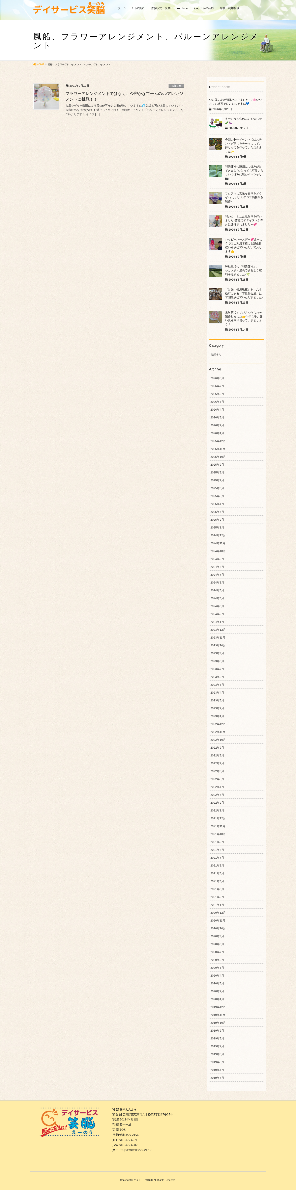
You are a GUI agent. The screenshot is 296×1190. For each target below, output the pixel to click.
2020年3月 (217, 983)
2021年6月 (217, 865)
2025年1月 (217, 527)
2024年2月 (217, 614)
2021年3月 (217, 889)
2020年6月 (217, 959)
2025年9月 (217, 464)
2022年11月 (217, 731)
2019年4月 (217, 1069)
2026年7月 (217, 386)
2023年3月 (217, 700)
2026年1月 (217, 433)
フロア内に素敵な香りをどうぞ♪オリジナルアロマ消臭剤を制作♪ (244, 197)
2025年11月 (217, 448)
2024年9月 (217, 559)
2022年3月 (217, 794)
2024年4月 (217, 598)
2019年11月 (217, 1014)
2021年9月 (217, 842)
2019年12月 (218, 1007)
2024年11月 (217, 543)
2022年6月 (217, 771)
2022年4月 (217, 786)
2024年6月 (217, 582)
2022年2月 (217, 802)
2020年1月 (217, 999)
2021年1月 (217, 904)
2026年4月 (217, 409)
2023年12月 (218, 629)
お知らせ (176, 85)
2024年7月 (217, 574)
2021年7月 (217, 857)
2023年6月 (217, 676)
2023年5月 (217, 684)
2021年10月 (218, 834)
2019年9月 (217, 1030)
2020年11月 (217, 920)
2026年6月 (217, 393)
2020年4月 (217, 975)
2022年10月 (218, 739)
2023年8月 (217, 661)
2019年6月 (217, 1054)
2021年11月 (217, 826)
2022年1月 (217, 810)
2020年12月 (218, 912)
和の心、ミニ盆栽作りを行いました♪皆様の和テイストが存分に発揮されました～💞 (244, 220)
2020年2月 (217, 991)
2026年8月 (217, 378)
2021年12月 (218, 818)
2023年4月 (217, 692)
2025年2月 (217, 519)
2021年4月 (217, 881)
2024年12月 (218, 535)
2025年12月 (218, 441)
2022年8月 (217, 755)
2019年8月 (217, 1038)
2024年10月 (218, 551)
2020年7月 (217, 952)
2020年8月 (217, 944)
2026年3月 (217, 417)
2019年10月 (218, 1022)
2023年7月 (217, 669)
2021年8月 (217, 849)
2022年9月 (217, 747)
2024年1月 (217, 621)
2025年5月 (217, 496)
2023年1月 (217, 716)
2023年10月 (218, 645)
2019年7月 (217, 1046)
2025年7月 (217, 480)
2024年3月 (217, 606)
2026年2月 (217, 425)
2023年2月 (217, 708)
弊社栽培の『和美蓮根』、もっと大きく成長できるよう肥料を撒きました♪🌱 (243, 270)
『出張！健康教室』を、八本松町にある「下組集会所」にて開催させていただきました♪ (244, 293)
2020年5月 (217, 967)
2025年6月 (217, 488)
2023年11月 (217, 637)
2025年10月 (218, 456)
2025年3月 (217, 511)
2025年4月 (217, 504)
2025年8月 (217, 472)
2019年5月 (217, 1062)
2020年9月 (217, 936)
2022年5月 (217, 779)
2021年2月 (217, 897)
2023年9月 (217, 653)
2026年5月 (217, 401)
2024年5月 (217, 590)
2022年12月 (218, 724)
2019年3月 (217, 1077)
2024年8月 (217, 566)
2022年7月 (217, 763)
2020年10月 (218, 928)
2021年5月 (217, 873)
